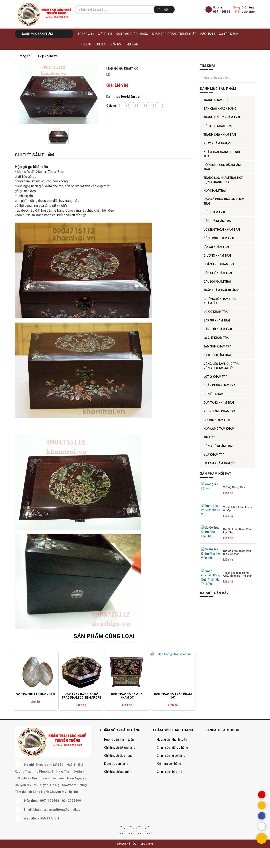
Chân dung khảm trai (220, 385)
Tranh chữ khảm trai (220, 134)
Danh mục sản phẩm (37, 34)
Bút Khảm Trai (214, 212)
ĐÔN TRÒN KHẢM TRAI (219, 238)
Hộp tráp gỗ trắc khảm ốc (173, 696)
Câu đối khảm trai (217, 281)
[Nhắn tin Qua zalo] (261, 826)
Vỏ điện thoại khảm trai (222, 229)
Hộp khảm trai (215, 190)
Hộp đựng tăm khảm (219, 428)
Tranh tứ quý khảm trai (222, 117)
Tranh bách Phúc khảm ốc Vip (237, 509)
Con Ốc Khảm (228, 34)
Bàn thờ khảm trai (218, 329)
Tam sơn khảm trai (218, 346)
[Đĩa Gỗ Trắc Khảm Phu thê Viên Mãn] (210, 555)
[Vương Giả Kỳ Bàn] (210, 490)
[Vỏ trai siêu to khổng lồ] (35, 671)
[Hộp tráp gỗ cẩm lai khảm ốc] (127, 671)
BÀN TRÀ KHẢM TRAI (218, 221)
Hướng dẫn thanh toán (119, 739)
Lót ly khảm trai (216, 376)
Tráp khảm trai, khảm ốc (222, 290)
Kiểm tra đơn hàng (116, 763)
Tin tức (100, 44)
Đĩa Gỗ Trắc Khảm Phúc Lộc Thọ (237, 531)
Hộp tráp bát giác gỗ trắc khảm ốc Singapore (81, 696)
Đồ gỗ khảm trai (216, 311)
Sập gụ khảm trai (217, 320)
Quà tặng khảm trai (219, 402)
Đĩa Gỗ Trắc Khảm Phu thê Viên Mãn (237, 552)
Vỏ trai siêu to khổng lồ (35, 694)
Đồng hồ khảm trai (218, 446)
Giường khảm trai (217, 255)
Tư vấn (86, 44)
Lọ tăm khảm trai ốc (219, 463)
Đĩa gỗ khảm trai (216, 247)
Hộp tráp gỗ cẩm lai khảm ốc (127, 696)
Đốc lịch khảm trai (218, 126)
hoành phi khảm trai (219, 264)
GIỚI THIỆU (105, 34)
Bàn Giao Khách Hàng (132, 34)
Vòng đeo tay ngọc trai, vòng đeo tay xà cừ (222, 366)
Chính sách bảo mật (117, 771)
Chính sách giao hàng (118, 755)
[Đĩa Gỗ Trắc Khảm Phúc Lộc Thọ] (210, 533)
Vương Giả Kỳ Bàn (234, 487)
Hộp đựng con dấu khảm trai (222, 167)
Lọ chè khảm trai (217, 337)
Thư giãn (131, 44)
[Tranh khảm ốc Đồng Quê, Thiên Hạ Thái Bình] (210, 577)
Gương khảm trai (217, 420)
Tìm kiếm (164, 9)
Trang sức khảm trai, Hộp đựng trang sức (223, 180)
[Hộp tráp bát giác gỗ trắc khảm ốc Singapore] (81, 671)
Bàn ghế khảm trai (218, 273)
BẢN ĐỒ (116, 44)
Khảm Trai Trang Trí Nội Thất (174, 34)
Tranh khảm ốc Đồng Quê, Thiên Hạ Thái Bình (237, 574)
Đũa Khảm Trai (214, 454)
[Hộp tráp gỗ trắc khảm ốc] (173, 671)
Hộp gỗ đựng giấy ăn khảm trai (224, 201)
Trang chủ (86, 34)
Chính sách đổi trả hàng (119, 747)
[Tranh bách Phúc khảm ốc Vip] (210, 512)
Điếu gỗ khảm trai (217, 355)
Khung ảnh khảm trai (220, 411)
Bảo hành (207, 34)
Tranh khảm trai (216, 100)
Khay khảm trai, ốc (218, 143)
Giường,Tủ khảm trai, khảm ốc (220, 301)
